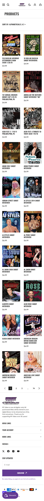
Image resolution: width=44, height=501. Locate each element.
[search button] (8, 4)
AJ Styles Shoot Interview (8, 236)
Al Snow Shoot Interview (29, 271)
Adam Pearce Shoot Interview (31, 167)
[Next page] (39, 388)
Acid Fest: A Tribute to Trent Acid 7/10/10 (32, 133)
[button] (29, 5)
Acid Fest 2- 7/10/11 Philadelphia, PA (9, 133)
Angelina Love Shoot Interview (32, 376)
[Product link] (11, 50)
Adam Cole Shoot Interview (9, 167)
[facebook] (8, 451)
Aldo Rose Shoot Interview (30, 305)
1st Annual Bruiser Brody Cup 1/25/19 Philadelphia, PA (9, 97)
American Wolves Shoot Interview (9, 376)
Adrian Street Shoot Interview (10, 202)
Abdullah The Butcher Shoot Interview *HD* (32, 96)
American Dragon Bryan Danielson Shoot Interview (31, 341)
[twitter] (3, 451)
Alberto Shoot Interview (8, 305)
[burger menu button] (3, 4)
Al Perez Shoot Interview (29, 236)
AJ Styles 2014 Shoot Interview (32, 202)
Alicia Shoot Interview (11, 339)
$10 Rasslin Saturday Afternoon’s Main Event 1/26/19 (10, 60)
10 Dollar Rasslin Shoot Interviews (31, 59)
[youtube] (18, 451)
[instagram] (13, 451)
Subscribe (19, 473)
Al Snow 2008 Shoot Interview (10, 271)
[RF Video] (22, 4)
